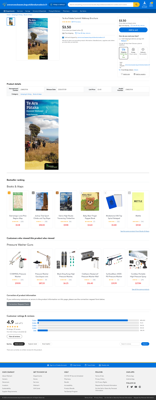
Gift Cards (36, 388)
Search (145, 344)
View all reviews (14, 336)
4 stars (34, 323)
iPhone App (130, 376)
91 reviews (77, 22)
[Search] (136, 4)
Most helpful (46, 344)
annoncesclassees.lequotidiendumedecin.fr (91, 37)
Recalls (66, 382)
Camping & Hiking (17, 15)
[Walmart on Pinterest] (140, 387)
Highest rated (32, 344)
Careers (74, 11)
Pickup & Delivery (54, 11)
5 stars (34, 320)
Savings (27, 11)
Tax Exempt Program (71, 391)
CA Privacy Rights (101, 382)
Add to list (126, 74)
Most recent (19, 344)
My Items (83, 11)
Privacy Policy (99, 379)
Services (20, 11)
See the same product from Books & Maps (134, 231)
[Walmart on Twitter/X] (131, 387)
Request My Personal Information (106, 385)
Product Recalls (69, 388)
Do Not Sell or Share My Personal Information (118, 397)
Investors (5, 385)
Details (136, 70)
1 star (34, 330)
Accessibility (68, 385)
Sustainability (6, 388)
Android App (130, 379)
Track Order (91, 365)
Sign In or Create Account (58, 365)
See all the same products (140, 289)
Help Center (77, 365)
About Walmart (7, 376)
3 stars (34, 325)
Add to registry (141, 74)
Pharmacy (66, 11)
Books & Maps (28, 15)
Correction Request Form (19, 304)
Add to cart (133, 30)
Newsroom (5, 382)
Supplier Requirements (9, 391)
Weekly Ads (105, 365)
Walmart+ (36, 385)
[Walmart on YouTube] (136, 387)
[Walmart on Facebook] (127, 387)
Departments (10, 11)
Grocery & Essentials (39, 11)
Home (8, 15)
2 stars (34, 328)
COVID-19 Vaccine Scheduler (73, 376)
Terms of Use (99, 376)
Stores (35, 379)
